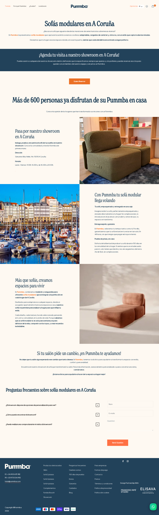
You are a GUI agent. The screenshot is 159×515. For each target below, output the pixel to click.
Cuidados (73, 488)
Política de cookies (102, 493)
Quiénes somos (75, 470)
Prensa (97, 479)
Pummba (14, 35)
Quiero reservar (79, 81)
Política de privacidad (103, 488)
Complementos (49, 488)
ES (139, 6)
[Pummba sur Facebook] (123, 461)
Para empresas (101, 465)
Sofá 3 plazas (48, 479)
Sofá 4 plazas (48, 484)
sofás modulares (37, 35)
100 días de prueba (76, 474)
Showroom (47, 497)
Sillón (45, 470)
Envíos (71, 479)
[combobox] (141, 6)
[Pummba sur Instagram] (128, 461)
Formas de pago (101, 470)
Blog (71, 493)
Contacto (98, 474)
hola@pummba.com (12, 481)
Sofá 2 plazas (48, 474)
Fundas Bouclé (48, 493)
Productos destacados (52, 465)
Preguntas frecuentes (77, 465)
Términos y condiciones (104, 484)
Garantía (72, 484)
